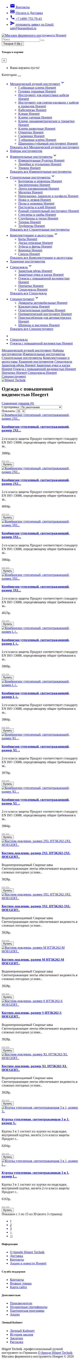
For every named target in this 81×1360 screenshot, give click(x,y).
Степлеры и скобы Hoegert (37, 214)
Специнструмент (24, 299)
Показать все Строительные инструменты (40, 229)
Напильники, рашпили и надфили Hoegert (48, 196)
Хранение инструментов (27, 261)
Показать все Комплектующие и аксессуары (41, 257)
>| (11, 1236)
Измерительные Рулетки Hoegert (41, 160)
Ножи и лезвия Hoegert (34, 199)
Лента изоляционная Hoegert (38, 188)
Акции (15, 1314)
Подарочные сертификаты (28, 1307)
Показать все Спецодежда (28, 293)
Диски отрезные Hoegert (35, 243)
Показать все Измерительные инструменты (40, 171)
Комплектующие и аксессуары (34, 235)
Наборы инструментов (26, 151)
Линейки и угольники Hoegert (39, 164)
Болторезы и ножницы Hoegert (40, 181)
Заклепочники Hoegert (34, 185)
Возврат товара (21, 1283)
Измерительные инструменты (33, 156)
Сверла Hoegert (29, 254)
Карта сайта (18, 1287)
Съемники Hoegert (31, 136)
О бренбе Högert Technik (27, 1252)
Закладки (16, 1338)
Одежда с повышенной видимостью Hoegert (41, 343)
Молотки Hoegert (30, 192)
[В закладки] (3, 461)
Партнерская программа (27, 1310)
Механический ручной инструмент (37, 84)
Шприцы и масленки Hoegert (39, 325)
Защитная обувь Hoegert (35, 271)
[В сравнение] (7, 461)
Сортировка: (11, 407)
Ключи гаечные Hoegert (35, 117)
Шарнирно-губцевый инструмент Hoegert (48, 143)
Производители (21, 1303)
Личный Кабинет (22, 1330)
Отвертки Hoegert (30, 132)
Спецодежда (21, 267)
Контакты (17, 1259)
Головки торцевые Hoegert (37, 91)
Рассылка (16, 1342)
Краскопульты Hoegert (34, 306)
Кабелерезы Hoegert (32, 110)
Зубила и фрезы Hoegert (35, 246)
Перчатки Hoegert (30, 286)
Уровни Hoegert (29, 168)
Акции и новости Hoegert (28, 1263)
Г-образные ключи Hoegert (37, 87)
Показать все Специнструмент (31, 329)
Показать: (8, 411)
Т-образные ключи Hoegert (37, 140)
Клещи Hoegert (28, 113)
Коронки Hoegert (30, 250)
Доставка (16, 1256)
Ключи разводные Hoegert (36, 128)
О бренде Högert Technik (55, 1352)
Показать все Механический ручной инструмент (44, 147)
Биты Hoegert (27, 239)
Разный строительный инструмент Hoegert (48, 211)
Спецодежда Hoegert (32, 289)
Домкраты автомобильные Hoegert (42, 303)
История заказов (21, 1334)
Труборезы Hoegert (31, 226)
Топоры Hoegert (29, 222)
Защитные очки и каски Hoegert (41, 274)
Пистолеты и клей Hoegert (37, 207)
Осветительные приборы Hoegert (41, 310)
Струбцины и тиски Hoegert (38, 218)
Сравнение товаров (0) (18, 403)
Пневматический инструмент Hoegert (45, 314)
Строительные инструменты (32, 177)
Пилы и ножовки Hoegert (36, 203)
